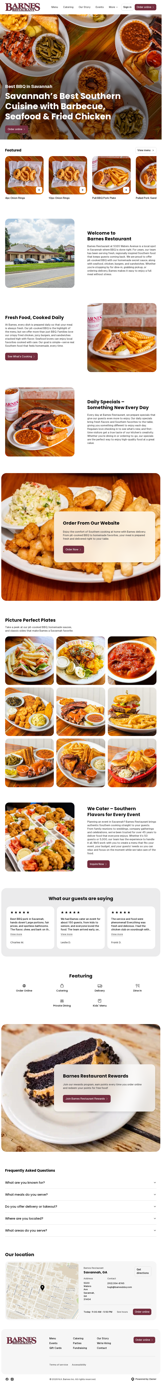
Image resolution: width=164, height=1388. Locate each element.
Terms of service (58, 1364)
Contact (102, 1348)
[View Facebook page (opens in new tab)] (7, 1379)
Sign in (127, 7)
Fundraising (80, 1348)
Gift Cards (55, 1348)
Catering (68, 7)
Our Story (84, 7)
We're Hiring (104, 1343)
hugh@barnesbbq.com (119, 1287)
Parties (77, 1343)
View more (16, 934)
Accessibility (79, 1364)
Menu (54, 7)
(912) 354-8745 (115, 1283)
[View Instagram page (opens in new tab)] (12, 1379)
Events (100, 7)
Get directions (143, 1271)
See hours (122, 1311)
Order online (142, 1311)
